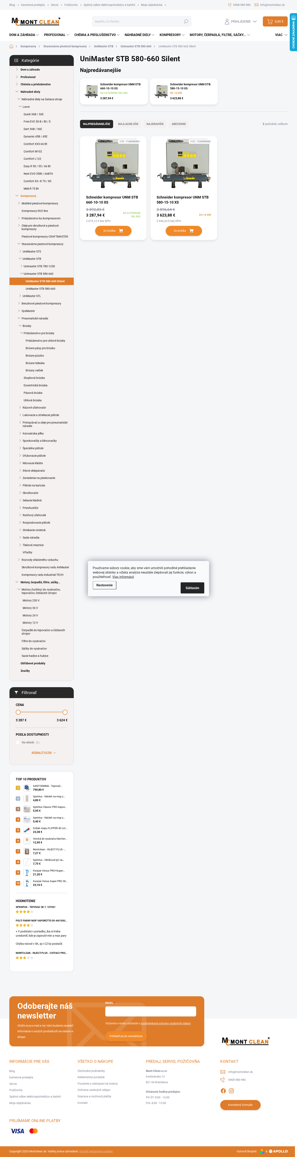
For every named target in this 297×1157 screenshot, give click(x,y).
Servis (54, 4)
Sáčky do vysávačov (34, 648)
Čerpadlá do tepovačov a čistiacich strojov (43, 632)
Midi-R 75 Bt (31, 188)
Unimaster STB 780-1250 (39, 266)
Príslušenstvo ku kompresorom (41, 218)
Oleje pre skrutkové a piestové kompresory (40, 227)
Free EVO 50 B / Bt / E (37, 121)
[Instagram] (231, 1090)
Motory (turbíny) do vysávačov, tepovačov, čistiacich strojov (41, 591)
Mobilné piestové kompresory (40, 203)
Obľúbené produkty (33, 663)
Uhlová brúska (33, 400)
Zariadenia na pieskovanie (39, 478)
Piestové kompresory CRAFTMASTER (45, 236)
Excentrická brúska (35, 385)
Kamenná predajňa (33, 4)
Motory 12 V (30, 622)
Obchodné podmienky (91, 1070)
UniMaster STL (32, 296)
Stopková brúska (34, 377)
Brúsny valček (34, 370)
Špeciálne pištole (33, 448)
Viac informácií (123, 577)
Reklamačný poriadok (91, 1077)
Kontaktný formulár (240, 1104)
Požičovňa (71, 4)
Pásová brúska (33, 392)
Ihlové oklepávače (34, 470)
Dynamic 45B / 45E (35, 136)
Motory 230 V (31, 600)
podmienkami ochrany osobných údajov (166, 1023)
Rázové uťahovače (34, 407)
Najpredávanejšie (96, 124)
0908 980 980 (237, 1079)
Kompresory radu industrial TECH (42, 574)
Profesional (28, 77)
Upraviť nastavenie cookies (96, 1151)
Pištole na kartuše (34, 485)
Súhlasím (192, 588)
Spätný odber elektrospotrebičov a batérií (109, 4)
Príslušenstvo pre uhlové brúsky (45, 340)
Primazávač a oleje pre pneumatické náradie (45, 424)
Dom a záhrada (30, 69)
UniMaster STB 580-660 (40, 288)
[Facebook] (223, 1090)
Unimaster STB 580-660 (38, 273)
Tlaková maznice (33, 545)
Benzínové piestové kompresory (41, 303)
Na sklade (30, 742)
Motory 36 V (30, 608)
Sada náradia (31, 537)
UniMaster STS (32, 251)
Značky (25, 670)
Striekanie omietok (34, 530)
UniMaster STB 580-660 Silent (45, 281)
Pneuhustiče (30, 507)
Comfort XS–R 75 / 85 (37, 181)
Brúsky (27, 326)
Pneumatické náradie (35, 318)
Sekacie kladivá (32, 500)
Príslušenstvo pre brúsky (39, 333)
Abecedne (179, 124)
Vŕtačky (27, 552)
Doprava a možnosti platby (94, 1096)
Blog (12, 4)
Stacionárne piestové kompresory (42, 244)
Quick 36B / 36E (34, 114)
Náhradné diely (30, 91)
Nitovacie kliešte (33, 463)
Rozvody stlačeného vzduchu (40, 559)
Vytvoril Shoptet (247, 1151)
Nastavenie (104, 585)
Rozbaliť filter (42, 752)
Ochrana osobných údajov (94, 1089)
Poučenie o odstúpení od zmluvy (98, 1083)
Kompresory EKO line (35, 210)
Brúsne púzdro (35, 355)
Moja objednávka (151, 4)
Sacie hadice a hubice (35, 655)
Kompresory (28, 196)
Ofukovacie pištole (34, 455)
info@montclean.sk (240, 1072)
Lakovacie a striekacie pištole (41, 415)
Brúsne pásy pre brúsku (40, 348)
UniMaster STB (32, 258)
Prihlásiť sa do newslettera (126, 1036)
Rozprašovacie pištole (36, 522)
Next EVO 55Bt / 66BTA (38, 173)
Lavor (26, 106)
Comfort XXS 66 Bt (35, 144)
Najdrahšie (155, 124)
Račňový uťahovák (34, 515)
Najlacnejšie (128, 124)
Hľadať (186, 21)
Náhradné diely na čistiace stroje (42, 99)
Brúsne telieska (35, 363)
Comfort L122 (32, 158)
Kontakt (83, 1102)
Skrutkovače (30, 492)
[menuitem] (24, 35)
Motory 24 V (30, 615)
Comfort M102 (33, 151)
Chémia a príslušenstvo (36, 84)
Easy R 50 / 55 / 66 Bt (37, 166)
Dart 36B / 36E (33, 129)
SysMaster (28, 311)
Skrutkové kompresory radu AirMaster (45, 567)
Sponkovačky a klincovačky (40, 440)
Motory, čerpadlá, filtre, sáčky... (40, 582)
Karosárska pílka (33, 433)
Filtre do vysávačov (34, 641)
